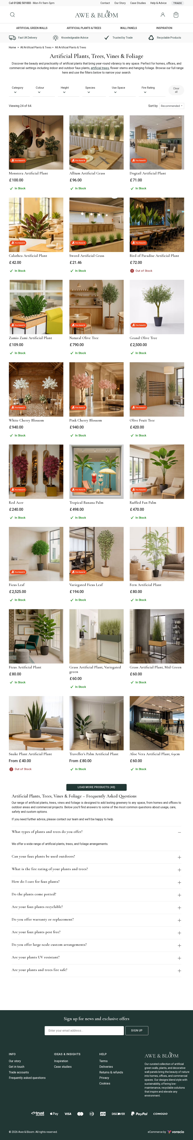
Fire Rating (148, 87)
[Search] (12, 14)
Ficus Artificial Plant (25, 667)
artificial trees (100, 68)
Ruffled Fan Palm (143, 502)
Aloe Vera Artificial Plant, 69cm (155, 754)
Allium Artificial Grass (87, 173)
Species (90, 87)
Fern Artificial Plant (145, 585)
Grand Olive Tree (143, 338)
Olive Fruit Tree (142, 420)
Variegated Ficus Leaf (86, 585)
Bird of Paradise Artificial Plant (154, 255)
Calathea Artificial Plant (28, 255)
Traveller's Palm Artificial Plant (93, 754)
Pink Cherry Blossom (85, 420)
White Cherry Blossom (26, 420)
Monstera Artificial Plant (28, 173)
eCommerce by (161, 1131)
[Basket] (176, 14)
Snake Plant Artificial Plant (30, 754)
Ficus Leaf (17, 585)
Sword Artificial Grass (86, 255)
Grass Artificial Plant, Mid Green (156, 667)
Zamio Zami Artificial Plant (30, 338)
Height (65, 87)
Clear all (176, 90)
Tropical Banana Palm (86, 502)
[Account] (162, 14)
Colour (40, 87)
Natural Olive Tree (84, 338)
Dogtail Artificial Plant (148, 173)
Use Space (118, 87)
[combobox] (171, 106)
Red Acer (16, 502)
